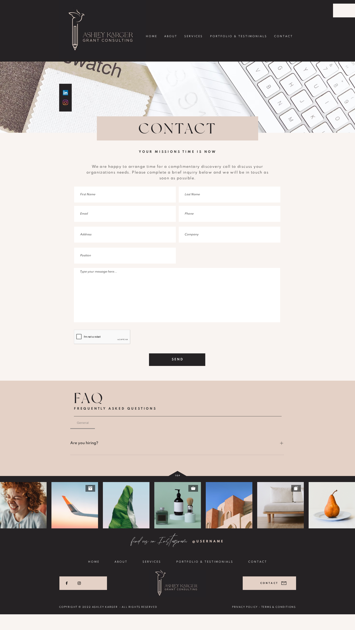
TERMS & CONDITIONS (278, 607)
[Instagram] (79, 583)
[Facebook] (66, 583)
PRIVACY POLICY (245, 607)
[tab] (82, 422)
